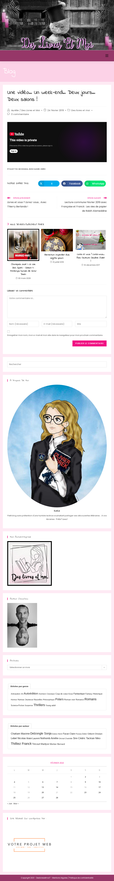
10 (100, 782)
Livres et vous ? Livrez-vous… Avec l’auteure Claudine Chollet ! (91, 258)
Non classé (34, 169)
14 (57, 787)
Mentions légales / (60, 878)
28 (57, 797)
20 (43, 792)
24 (100, 792)
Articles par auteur (19, 726)
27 (43, 797)
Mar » (16, 803)
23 (85, 792)
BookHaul (23, 169)
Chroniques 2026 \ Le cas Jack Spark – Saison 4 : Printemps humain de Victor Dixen (23, 269)
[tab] (19, 686)
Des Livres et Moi (20, 55)
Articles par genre (19, 686)
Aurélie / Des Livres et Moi (25, 110)
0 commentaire (20, 114)
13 (43, 787)
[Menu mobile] (106, 55)
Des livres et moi (80, 110)
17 (100, 787)
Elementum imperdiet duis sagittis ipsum (57, 256)
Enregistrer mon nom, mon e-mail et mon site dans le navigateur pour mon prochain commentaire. (55, 335)
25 (14, 797)
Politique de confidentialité (81, 878)
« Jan (9, 803)
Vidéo (43, 169)
